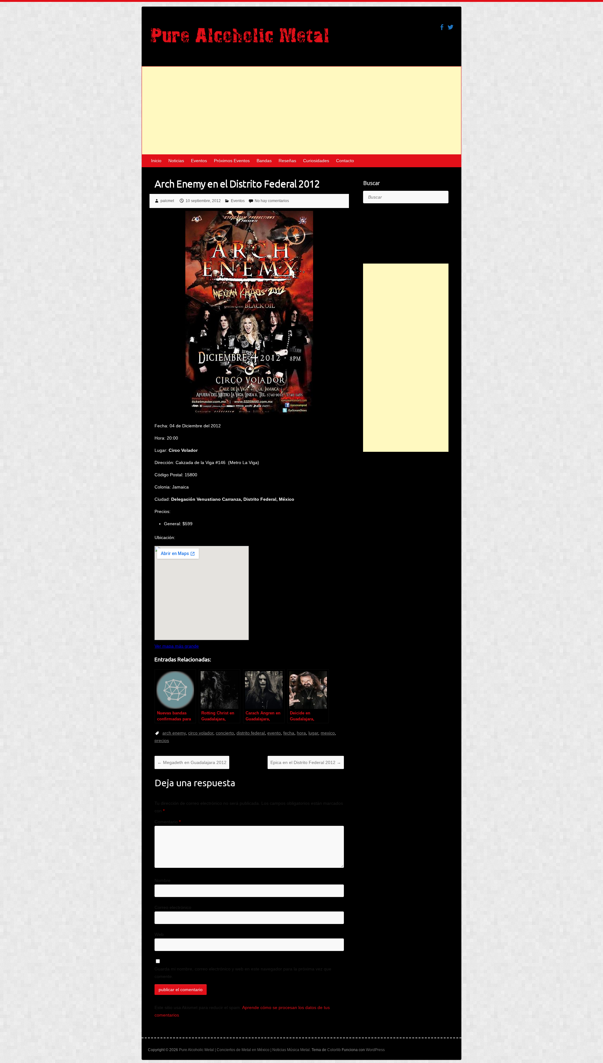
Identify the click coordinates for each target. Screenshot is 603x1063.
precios (162, 740)
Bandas (264, 160)
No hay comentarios (272, 201)
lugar (313, 732)
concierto (225, 732)
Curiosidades (316, 160)
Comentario (168, 821)
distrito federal (250, 732)
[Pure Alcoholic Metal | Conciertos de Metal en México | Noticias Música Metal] (240, 38)
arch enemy (174, 732)
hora (301, 732)
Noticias (176, 160)
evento (274, 732)
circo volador (200, 732)
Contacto (345, 160)
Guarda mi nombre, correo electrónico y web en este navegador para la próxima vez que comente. (243, 972)
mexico (328, 732)
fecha (288, 732)
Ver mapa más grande (177, 646)
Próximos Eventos (232, 160)
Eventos (199, 160)
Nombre (163, 880)
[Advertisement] (301, 110)
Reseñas (287, 160)
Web (159, 934)
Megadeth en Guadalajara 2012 (191, 762)
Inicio (156, 160)
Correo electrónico (173, 907)
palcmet (167, 201)
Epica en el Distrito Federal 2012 (305, 762)
